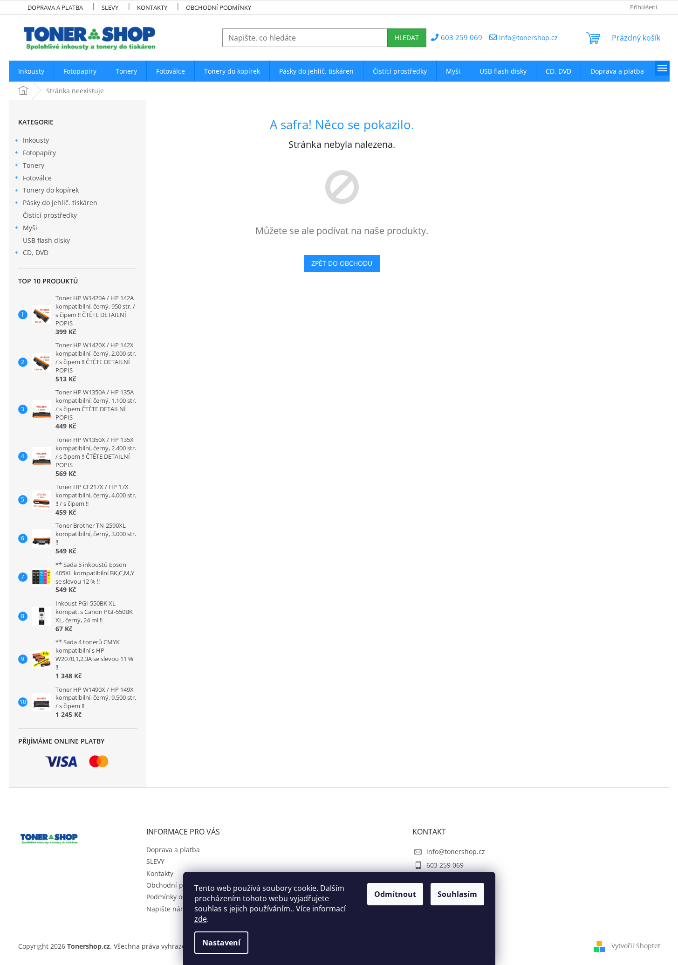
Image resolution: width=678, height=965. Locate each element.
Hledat (407, 37)
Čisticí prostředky (50, 215)
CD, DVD (35, 252)
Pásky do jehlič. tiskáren (60, 202)
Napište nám (166, 908)
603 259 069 (445, 865)
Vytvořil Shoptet (635, 945)
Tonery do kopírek (51, 190)
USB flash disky (46, 240)
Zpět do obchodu (341, 263)
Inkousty (36, 140)
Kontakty (152, 7)
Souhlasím (457, 894)
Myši (30, 227)
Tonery (33, 165)
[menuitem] (31, 71)
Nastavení (221, 942)
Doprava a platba (55, 7)
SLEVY (110, 7)
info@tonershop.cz (455, 851)
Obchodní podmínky (218, 7)
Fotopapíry (39, 152)
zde (200, 919)
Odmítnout (395, 894)
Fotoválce (37, 177)
